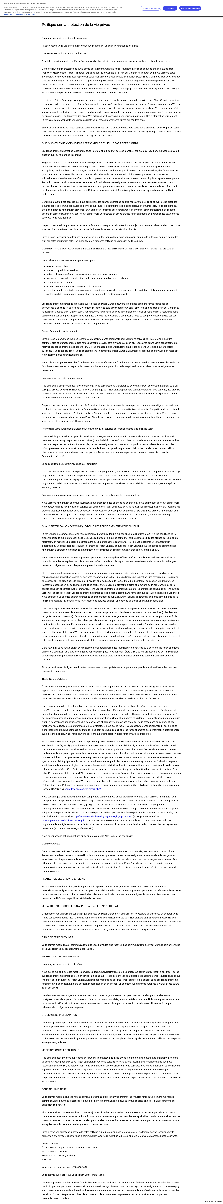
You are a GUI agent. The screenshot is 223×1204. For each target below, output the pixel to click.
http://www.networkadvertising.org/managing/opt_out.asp (103, 816)
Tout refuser (170, 8)
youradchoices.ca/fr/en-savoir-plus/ (83, 789)
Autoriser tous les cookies (190, 8)
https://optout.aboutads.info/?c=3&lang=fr (63, 820)
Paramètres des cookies (213, 1202)
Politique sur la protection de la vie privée (19, 14)
